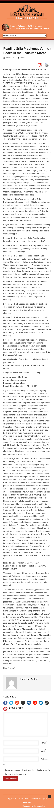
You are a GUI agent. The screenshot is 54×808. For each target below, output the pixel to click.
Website (44, 759)
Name (43, 743)
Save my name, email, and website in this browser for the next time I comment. (27, 772)
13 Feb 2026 (10, 58)
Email (43, 751)
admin (22, 58)
